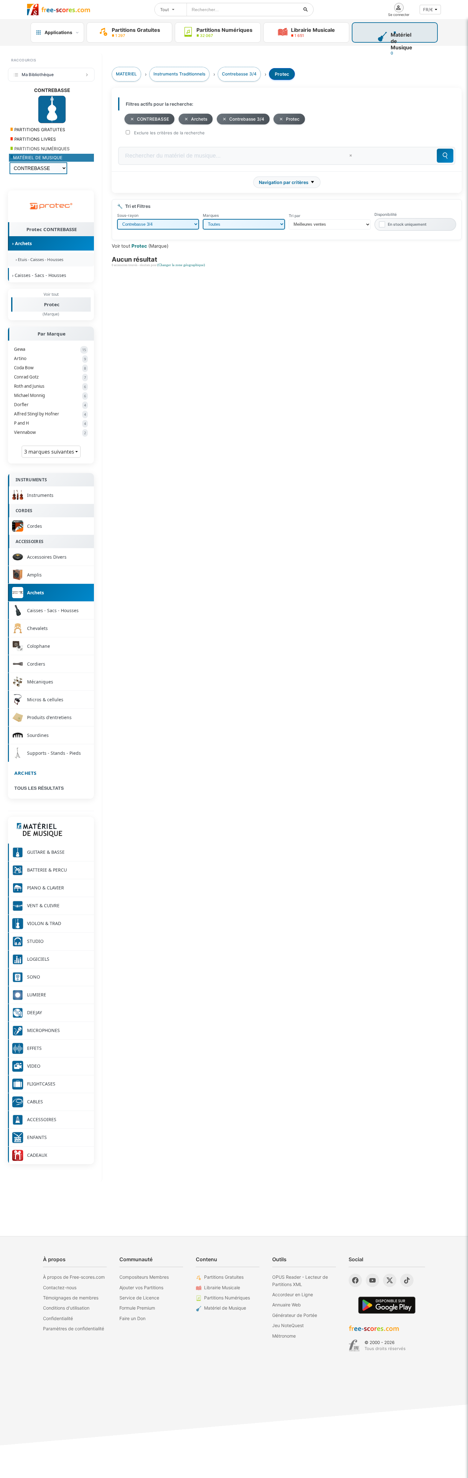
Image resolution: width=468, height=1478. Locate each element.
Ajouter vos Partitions (141, 1287)
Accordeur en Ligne (292, 1294)
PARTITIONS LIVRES (34, 139)
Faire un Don (132, 1318)
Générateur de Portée (294, 1315)
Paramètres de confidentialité (73, 1328)
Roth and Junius (50, 386)
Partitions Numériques (227, 1297)
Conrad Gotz (50, 377)
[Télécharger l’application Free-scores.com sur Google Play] (386, 1305)
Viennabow (50, 432)
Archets (25, 773)
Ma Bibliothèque (38, 74)
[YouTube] (372, 1280)
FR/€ (428, 9)
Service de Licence (139, 1297)
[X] (389, 1280)
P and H (50, 423)
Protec (52, 304)
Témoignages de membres (70, 1297)
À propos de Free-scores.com (74, 1277)
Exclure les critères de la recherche (169, 132)
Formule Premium (137, 1308)
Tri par (295, 215)
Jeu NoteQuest (288, 1325)
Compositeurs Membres (144, 1277)
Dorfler (50, 404)
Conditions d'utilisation (66, 1308)
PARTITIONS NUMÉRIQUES (41, 148)
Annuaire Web (286, 1304)
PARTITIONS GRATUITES (39, 129)
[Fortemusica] (354, 1346)
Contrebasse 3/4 (246, 119)
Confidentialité (58, 1318)
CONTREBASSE (153, 119)
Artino (50, 358)
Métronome (284, 1336)
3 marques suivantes (49, 451)
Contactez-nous (59, 1287)
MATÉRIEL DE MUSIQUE (37, 157)
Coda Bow (50, 368)
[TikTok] (407, 1280)
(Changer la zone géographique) (181, 265)
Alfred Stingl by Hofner (50, 414)
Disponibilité (385, 214)
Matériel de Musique (225, 1308)
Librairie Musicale (222, 1287)
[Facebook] (355, 1280)
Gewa (50, 349)
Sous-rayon (127, 215)
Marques (211, 215)
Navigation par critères (283, 182)
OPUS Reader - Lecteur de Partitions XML (300, 1280)
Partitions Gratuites (224, 1277)
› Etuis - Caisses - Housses (38, 259)
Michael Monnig (50, 395)
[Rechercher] (305, 9)
